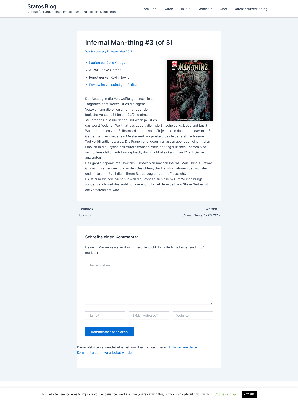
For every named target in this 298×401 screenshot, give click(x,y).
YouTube (149, 9)
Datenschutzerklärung (250, 9)
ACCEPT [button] (249, 394)
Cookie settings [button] (225, 394)
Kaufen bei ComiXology (107, 62)
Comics (203, 9)
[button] (189, 9)
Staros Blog (41, 6)
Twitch (168, 9)
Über (223, 9)
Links (183, 9)
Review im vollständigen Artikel (113, 85)
